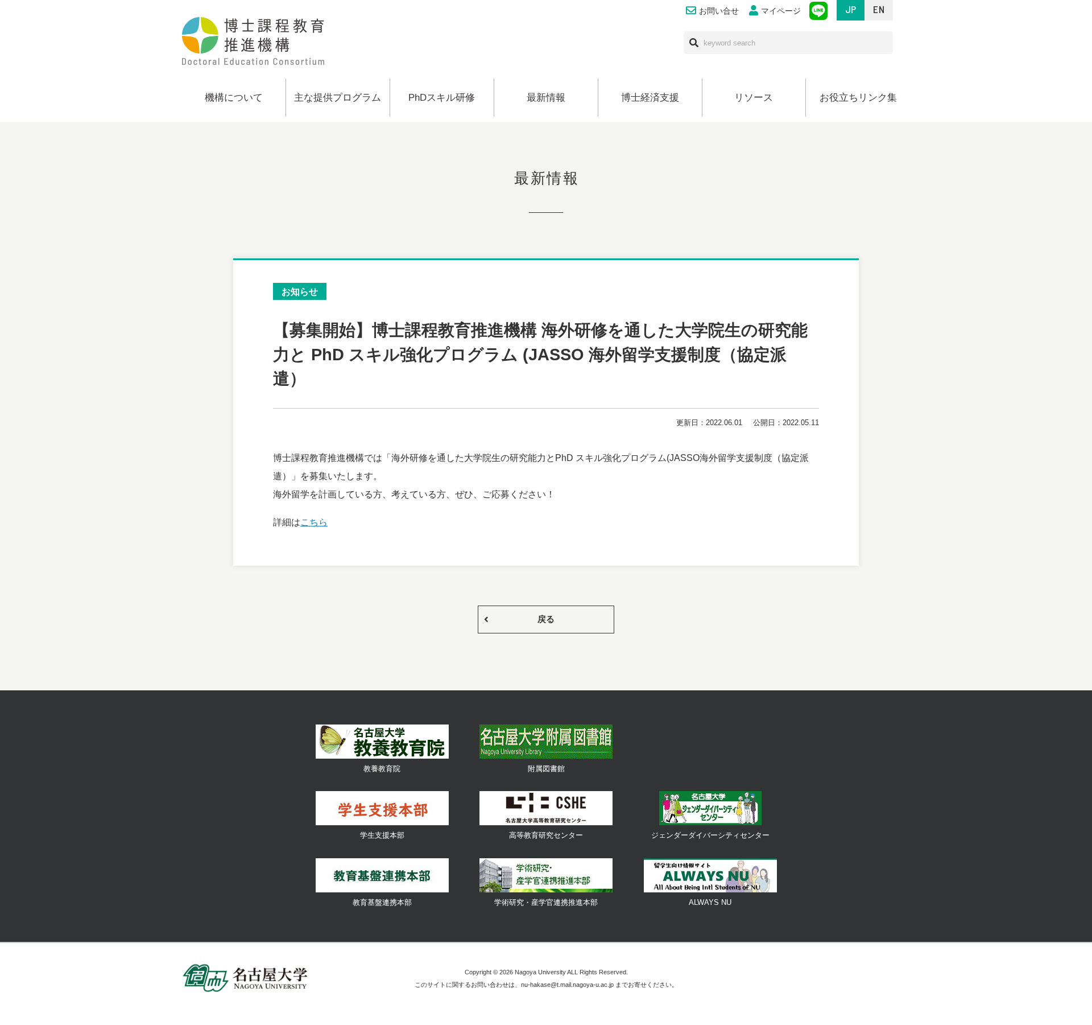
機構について (234, 97)
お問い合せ (719, 11)
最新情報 (546, 97)
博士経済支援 (650, 97)
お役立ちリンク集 (858, 97)
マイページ (781, 11)
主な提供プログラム (337, 97)
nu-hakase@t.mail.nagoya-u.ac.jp (567, 984)
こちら (314, 522)
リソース (753, 97)
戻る (546, 619)
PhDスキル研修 (441, 97)
